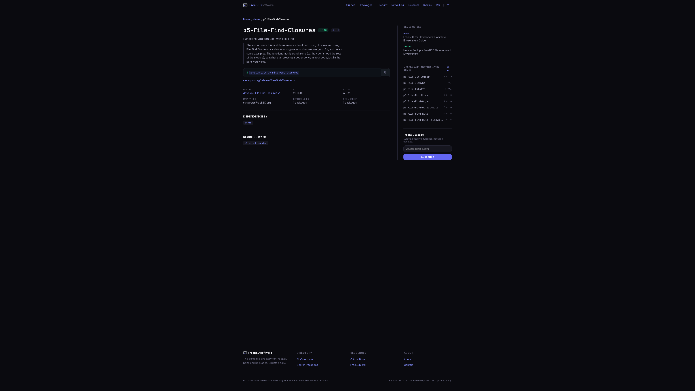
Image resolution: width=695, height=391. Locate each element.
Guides (350, 5)
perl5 (248, 122)
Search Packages (307, 364)
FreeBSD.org (358, 364)
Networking (397, 5)
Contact (408, 364)
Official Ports (357, 359)
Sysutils (427, 5)
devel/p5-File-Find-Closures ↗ (261, 92)
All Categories (305, 359)
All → (448, 68)
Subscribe (427, 156)
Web (438, 5)
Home (246, 19)
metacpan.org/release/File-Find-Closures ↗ (269, 80)
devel (256, 19)
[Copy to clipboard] (385, 72)
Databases (413, 5)
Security (383, 5)
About (407, 359)
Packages (366, 5)
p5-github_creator (256, 143)
